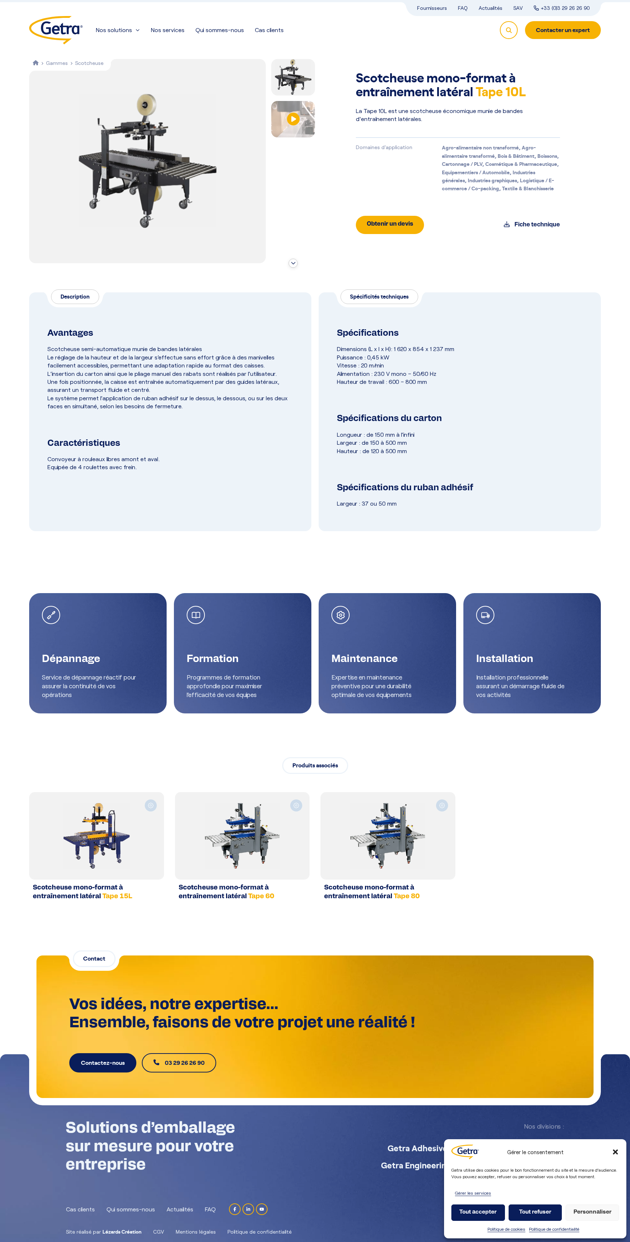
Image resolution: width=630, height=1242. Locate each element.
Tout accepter (478, 1212)
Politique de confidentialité (554, 1228)
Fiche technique (536, 225)
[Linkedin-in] (248, 1209)
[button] (615, 1152)
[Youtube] (262, 1209)
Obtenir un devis (390, 224)
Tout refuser (535, 1212)
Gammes (57, 63)
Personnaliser (592, 1212)
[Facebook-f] (235, 1209)
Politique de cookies (506, 1228)
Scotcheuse (89, 63)
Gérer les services (473, 1192)
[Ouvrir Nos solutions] (137, 30)
